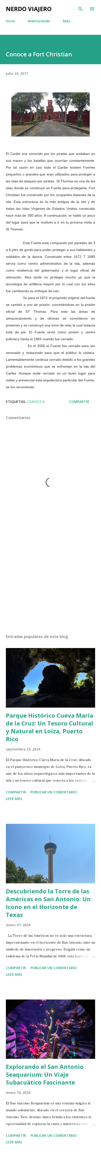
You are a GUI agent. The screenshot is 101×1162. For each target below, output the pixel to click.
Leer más (14, 798)
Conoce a (36, 401)
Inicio (10, 21)
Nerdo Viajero (28, 9)
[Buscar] (80, 9)
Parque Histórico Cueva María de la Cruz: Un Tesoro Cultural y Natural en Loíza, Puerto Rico (49, 727)
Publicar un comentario (53, 792)
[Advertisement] (50, 584)
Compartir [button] (79, 401)
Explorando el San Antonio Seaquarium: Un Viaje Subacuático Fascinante (45, 1074)
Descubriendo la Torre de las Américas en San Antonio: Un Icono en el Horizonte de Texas (48, 903)
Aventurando (39, 21)
